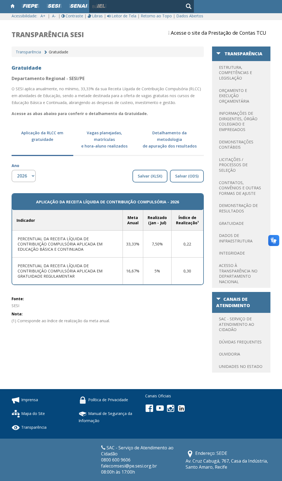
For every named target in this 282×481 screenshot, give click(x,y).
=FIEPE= (30, 6)
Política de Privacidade (108, 399)
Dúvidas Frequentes (240, 342)
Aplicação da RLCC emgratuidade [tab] (42, 136)
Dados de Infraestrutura (236, 238)
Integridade (232, 253)
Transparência (28, 51)
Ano (15, 165)
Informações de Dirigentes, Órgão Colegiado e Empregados (238, 121)
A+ (43, 15)
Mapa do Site (33, 413)
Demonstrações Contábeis (236, 144)
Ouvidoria (229, 354)
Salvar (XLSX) (150, 176)
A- (54, 15)
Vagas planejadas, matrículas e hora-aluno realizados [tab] (104, 139)
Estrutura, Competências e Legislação (235, 73)
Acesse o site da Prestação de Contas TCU (218, 32)
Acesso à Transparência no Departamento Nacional (238, 273)
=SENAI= (79, 6)
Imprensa (29, 399)
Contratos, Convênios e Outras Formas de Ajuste (240, 188)
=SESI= (54, 6)
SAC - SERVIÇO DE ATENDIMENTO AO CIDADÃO (236, 324)
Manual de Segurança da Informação (105, 417)
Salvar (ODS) (187, 176)
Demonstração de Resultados (238, 208)
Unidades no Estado (240, 366)
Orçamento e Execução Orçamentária (234, 96)
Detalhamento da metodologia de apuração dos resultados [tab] (170, 139)
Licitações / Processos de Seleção (233, 165)
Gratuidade (231, 223)
